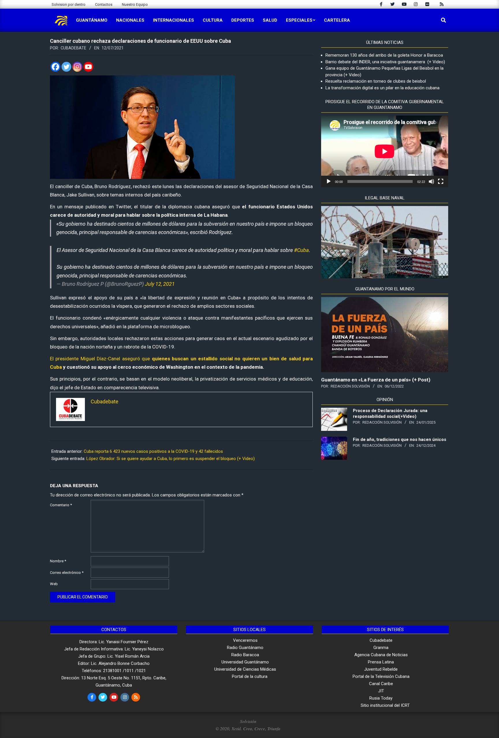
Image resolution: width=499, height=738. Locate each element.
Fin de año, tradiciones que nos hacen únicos (399, 439)
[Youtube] (88, 67)
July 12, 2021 (160, 284)
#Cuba (301, 250)
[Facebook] (55, 67)
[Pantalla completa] (441, 181)
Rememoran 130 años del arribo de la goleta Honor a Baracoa (384, 55)
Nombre (58, 561)
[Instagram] (77, 67)
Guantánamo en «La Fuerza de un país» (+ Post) (375, 380)
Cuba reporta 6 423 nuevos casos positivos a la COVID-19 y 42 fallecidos (153, 451)
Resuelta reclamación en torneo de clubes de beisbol (375, 81)
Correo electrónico (66, 572)
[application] (384, 151)
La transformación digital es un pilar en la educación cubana (382, 87)
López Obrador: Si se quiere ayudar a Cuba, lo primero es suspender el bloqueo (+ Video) (170, 458)
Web (54, 584)
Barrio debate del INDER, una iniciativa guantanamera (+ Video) (385, 61)
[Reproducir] (329, 181)
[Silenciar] (431, 181)
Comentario (61, 505)
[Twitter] (66, 67)
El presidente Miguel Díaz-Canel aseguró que (100, 358)
